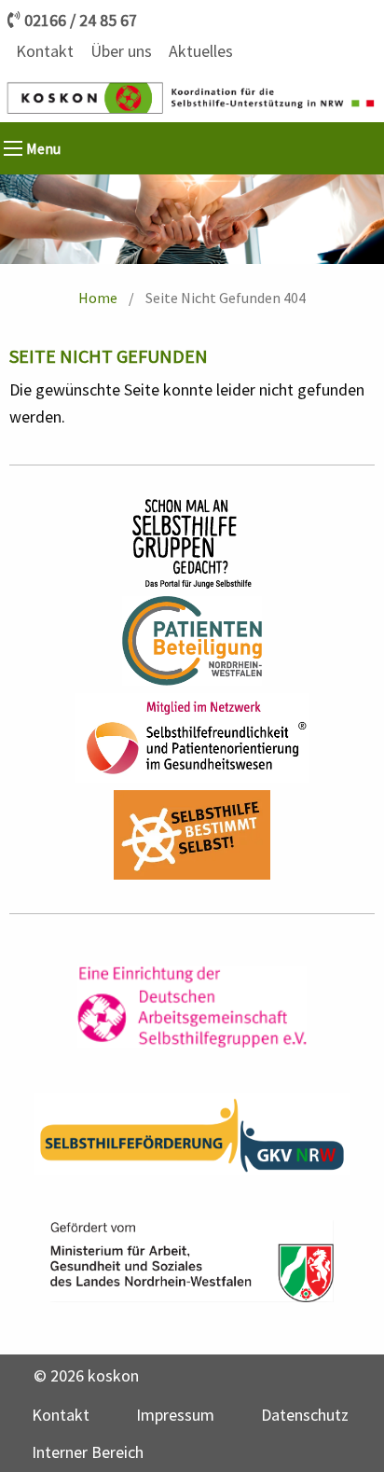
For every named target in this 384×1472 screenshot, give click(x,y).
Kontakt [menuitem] (45, 51)
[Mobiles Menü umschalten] (13, 148)
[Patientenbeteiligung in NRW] (192, 640)
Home (97, 297)
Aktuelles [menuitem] (201, 51)
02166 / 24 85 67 (80, 20)
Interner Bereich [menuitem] (88, 1452)
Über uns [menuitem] (121, 51)
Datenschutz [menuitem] (305, 1414)
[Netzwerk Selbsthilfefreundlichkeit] (192, 737)
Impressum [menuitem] (175, 1414)
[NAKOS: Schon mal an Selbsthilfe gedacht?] (192, 543)
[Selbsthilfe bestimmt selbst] (192, 834)
